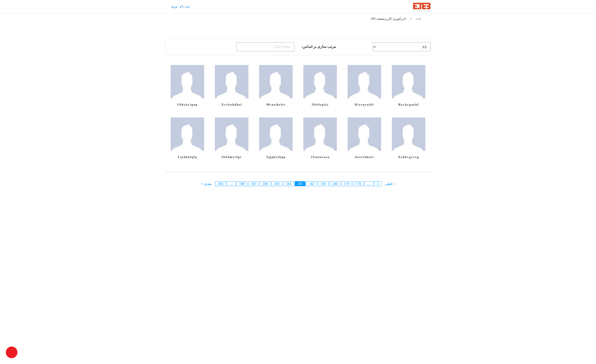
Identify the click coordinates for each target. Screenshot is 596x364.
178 (358, 184)
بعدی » (206, 184)
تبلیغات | (215, 6)
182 (312, 184)
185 (277, 184)
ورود (174, 6)
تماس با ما (200, 6)
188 (242, 184)
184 (288, 184)
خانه (418, 19)
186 (265, 184)
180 (335, 184)
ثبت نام (185, 6)
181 (323, 184)
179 (346, 184)
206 (220, 184)
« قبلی (390, 184)
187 (253, 184)
